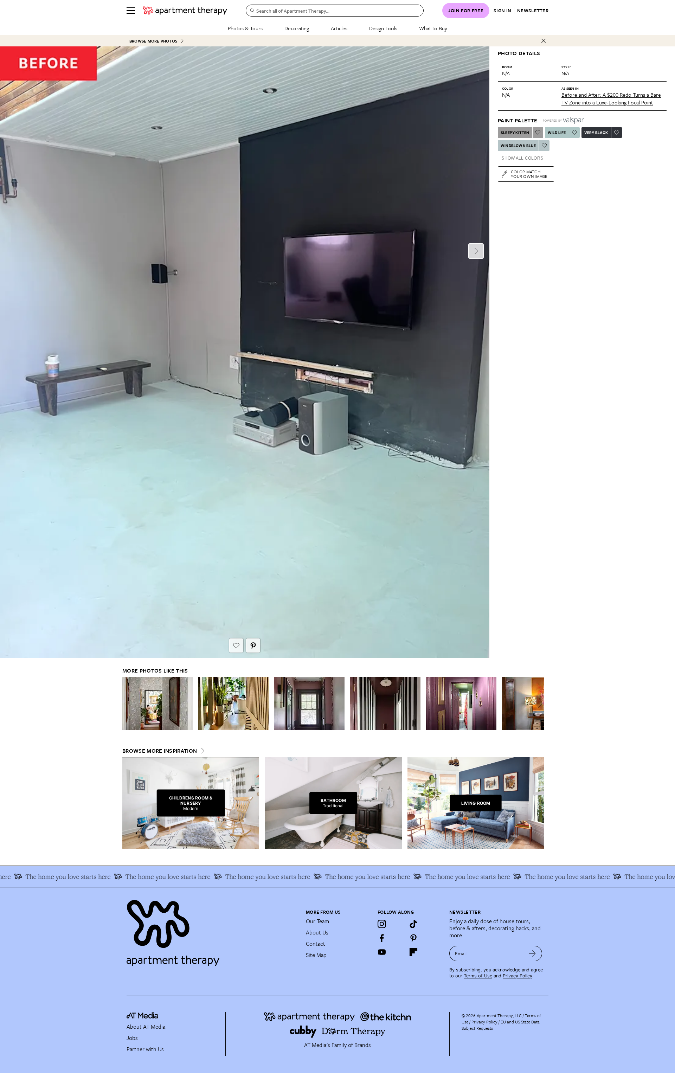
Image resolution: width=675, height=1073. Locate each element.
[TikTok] (413, 924)
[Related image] (157, 703)
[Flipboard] (413, 952)
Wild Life (557, 132)
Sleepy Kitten (515, 132)
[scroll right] (538, 703)
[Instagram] (382, 924)
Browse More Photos (153, 41)
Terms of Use (478, 975)
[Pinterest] (413, 938)
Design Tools (383, 28)
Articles (339, 28)
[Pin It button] (253, 645)
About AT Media (146, 1026)
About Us (317, 932)
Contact (315, 943)
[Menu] (131, 10)
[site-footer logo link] (142, 1016)
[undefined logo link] (185, 10)
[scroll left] (128, 703)
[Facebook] (382, 938)
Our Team (317, 921)
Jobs (132, 1038)
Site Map (316, 955)
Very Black (596, 132)
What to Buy (433, 28)
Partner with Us (145, 1049)
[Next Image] (476, 251)
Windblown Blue (518, 145)
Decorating (296, 28)
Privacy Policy (517, 975)
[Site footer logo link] (212, 930)
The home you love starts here (145, 876)
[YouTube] (382, 952)
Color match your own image (529, 173)
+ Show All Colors (520, 158)
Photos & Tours (245, 28)
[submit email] (532, 953)
